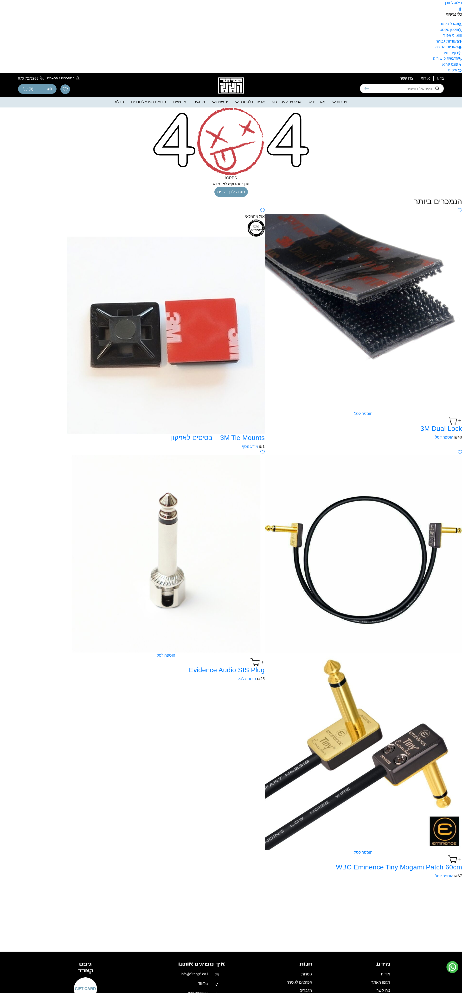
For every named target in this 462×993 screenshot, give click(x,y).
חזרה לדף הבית (231, 191)
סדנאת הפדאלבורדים (148, 102)
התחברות (68, 78)
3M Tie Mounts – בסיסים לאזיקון (218, 437)
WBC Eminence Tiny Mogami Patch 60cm (399, 867)
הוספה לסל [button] (444, 437)
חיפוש (367, 88)
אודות (425, 78)
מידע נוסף (250, 447)
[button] (460, 8)
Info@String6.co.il (194, 974)
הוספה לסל (363, 414)
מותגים (199, 102)
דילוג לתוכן (453, 3)
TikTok (203, 984)
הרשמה (52, 78)
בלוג (440, 78)
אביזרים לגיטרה (252, 102)
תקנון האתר (380, 982)
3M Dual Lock (441, 428)
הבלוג (119, 102)
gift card (85, 989)
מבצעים (179, 102)
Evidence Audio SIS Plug (227, 670)
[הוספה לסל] (363, 420)
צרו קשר (406, 78)
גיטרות (342, 102)
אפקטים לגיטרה (289, 102)
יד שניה (222, 102)
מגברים (319, 102)
